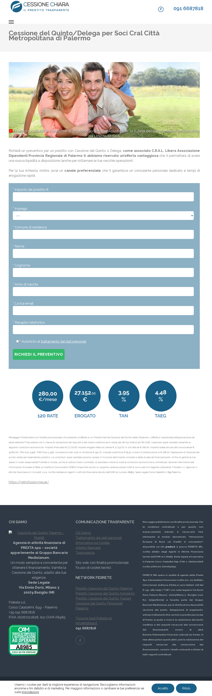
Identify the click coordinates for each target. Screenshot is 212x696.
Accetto (163, 688)
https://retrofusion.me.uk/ (29, 482)
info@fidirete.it (86, 623)
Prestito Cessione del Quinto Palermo (104, 588)
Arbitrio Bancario (88, 548)
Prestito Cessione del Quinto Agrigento (105, 593)
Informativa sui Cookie (93, 543)
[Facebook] (161, 9)
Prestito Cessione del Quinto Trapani (103, 598)
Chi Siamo (83, 533)
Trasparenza (85, 553)
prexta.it (170, 547)
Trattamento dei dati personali (99, 538)
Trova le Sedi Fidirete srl (94, 618)
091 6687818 (188, 8)
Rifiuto (186, 688)
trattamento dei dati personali (63, 341)
